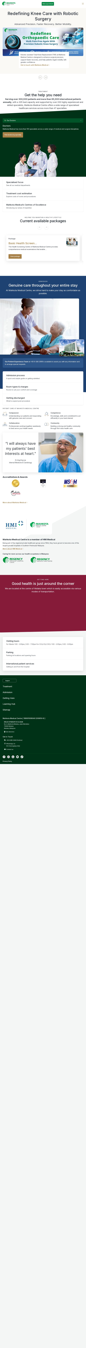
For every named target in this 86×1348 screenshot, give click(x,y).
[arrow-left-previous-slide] (39, 227)
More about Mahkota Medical (14, 502)
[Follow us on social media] (4, 756)
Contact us (9, 749)
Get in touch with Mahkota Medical (34, 65)
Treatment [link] (7, 686)
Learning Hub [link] (9, 704)
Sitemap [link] (6, 710)
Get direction (10, 732)
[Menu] (83, 3)
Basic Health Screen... (23, 243)
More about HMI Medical (12, 549)
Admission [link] (7, 692)
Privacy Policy (7, 761)
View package (15, 256)
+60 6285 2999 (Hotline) (14, 740)
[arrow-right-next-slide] (46, 227)
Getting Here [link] (8, 698)
